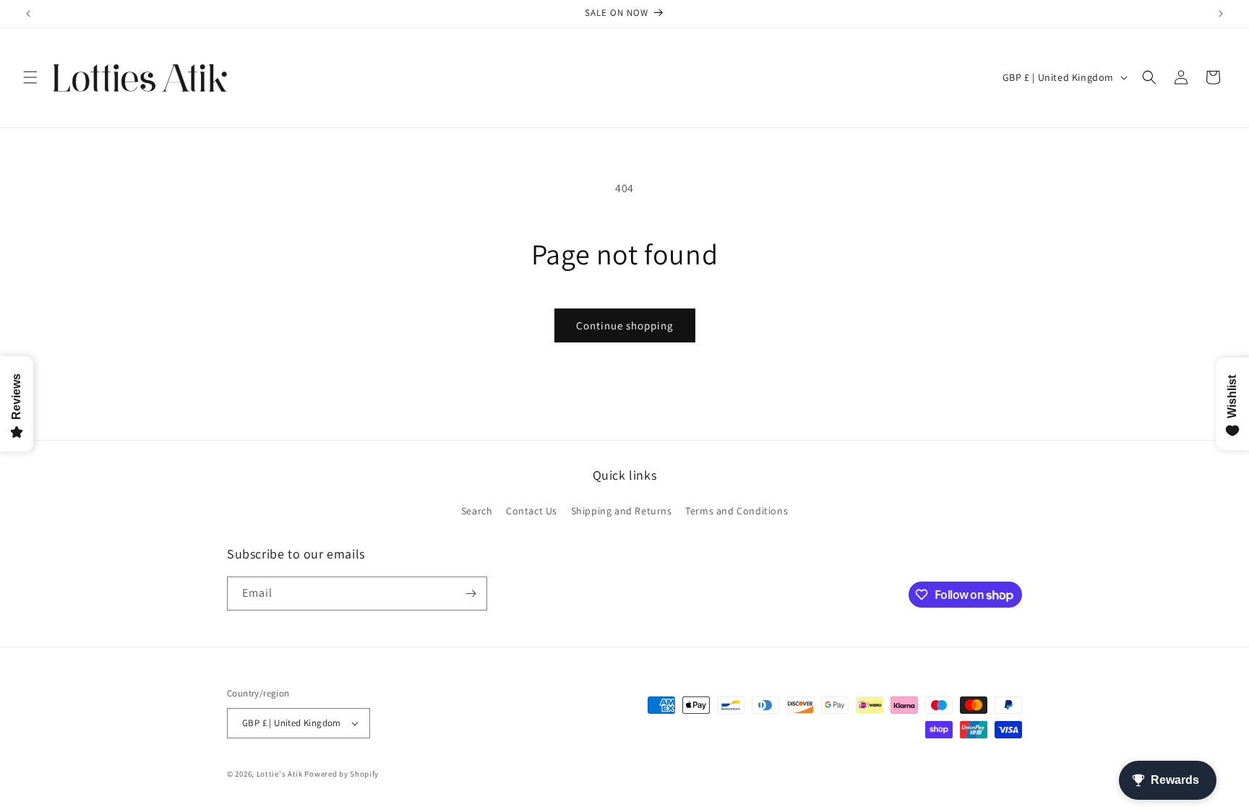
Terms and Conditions (736, 510)
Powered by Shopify (341, 774)
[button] (30, 77)
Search (477, 510)
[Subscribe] (470, 593)
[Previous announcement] (28, 13)
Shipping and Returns (621, 510)
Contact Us (531, 510)
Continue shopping (625, 325)
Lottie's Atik (280, 774)
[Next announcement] (1221, 13)
